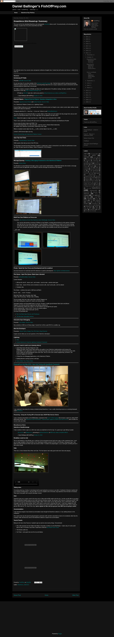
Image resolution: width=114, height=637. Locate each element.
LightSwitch (86, 173)
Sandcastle (86, 192)
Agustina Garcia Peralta (25, 101)
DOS (99, 161)
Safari (87, 188)
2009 (87, 99)
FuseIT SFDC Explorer (52, 417)
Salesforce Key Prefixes (28, 12)
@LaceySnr (20, 432)
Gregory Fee (30, 331)
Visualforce (95, 203)
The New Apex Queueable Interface (25, 316)
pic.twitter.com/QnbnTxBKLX (61, 432)
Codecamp (95, 160)
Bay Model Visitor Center (53, 527)
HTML (96, 167)
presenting (46, 24)
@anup (21, 163)
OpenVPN (96, 181)
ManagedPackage (88, 176)
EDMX (87, 164)
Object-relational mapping (92, 180)
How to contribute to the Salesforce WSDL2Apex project (91, 74)
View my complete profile (90, 29)
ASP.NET (87, 157)
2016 (87, 48)
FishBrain (86, 141)
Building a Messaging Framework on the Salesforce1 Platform (43, 160)
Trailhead (97, 200)
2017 (87, 46)
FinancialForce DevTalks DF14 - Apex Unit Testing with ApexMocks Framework (37, 364)
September (90, 80)
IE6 (84, 169)
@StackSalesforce (48, 93)
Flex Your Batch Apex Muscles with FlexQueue (28, 314)
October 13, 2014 (38, 95)
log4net (98, 173)
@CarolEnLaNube (23, 277)
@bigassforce (29, 432)
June (88, 83)
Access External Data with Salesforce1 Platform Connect (27, 134)
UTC (93, 201)
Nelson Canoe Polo (89, 138)
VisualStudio (86, 205)
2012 (87, 92)
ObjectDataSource (87, 181)
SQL (88, 197)
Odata (15, 118)
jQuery (85, 171)
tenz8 (85, 200)
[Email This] (35, 582)
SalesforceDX (93, 190)
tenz (97, 198)
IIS (87, 169)
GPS (92, 167)
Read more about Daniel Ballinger (94, 26)
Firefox (85, 166)
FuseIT (91, 166)
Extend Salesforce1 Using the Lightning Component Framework (32, 342)
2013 (87, 90)
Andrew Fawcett (37, 101)
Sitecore (86, 193)
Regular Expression (88, 184)
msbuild (93, 177)
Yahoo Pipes (91, 210)
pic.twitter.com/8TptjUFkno (59, 93)
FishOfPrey (96, 20)
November (90, 54)
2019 (87, 41)
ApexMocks (20, 410)
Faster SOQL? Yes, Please (23, 361)
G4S (98, 166)
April (88, 85)
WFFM (92, 205)
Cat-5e (94, 158)
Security (95, 192)
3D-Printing (93, 153)
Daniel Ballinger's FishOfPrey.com (39, 6)
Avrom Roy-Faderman (32, 220)
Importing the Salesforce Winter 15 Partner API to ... (91, 67)
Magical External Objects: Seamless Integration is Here (40, 99)
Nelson (87, 179)
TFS (91, 200)
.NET (85, 154)
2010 (87, 97)
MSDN (98, 177)
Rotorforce (90, 186)
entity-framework (95, 164)
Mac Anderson (23, 220)
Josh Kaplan (22, 322)
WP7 (90, 208)
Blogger (60, 633)
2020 (87, 39)
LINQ (92, 173)
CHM (99, 158)
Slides (24, 163)
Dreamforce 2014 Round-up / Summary (91, 60)
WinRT (96, 206)
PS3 (97, 183)
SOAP (93, 195)
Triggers (88, 202)
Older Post (75, 595)
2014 (87, 53)
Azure (95, 157)
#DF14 (52, 432)
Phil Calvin (36, 331)
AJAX (85, 155)
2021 (87, 36)
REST (97, 184)
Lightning (96, 171)
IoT (84, 170)
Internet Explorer (95, 169)
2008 (87, 102)
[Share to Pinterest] (41, 582)
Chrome (88, 160)
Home (16, 12)
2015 (87, 50)
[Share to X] (38, 582)
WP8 (97, 208)
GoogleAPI (86, 167)
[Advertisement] (26, 616)
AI (97, 153)
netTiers (94, 179)
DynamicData (97, 163)
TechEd (89, 199)
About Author (94, 23)
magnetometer (92, 174)
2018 (87, 43)
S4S (99, 186)
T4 (94, 197)
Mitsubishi (88, 177)
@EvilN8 (21, 80)
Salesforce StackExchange (43, 83)
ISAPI (89, 170)
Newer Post (17, 595)
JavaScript (95, 170)
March (89, 87)
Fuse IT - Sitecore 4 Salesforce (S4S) (89, 134)
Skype (96, 193)
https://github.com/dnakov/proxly (62, 270)
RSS (95, 186)
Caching (88, 158)
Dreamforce (20, 584)
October (89, 57)
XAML (98, 209)
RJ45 (85, 186)
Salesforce (26, 584)
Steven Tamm (23, 331)
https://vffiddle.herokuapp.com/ (33, 90)
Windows (97, 205)
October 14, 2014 (38, 435)
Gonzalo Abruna (23, 140)
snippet (86, 195)
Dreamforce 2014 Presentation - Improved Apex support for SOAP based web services (47, 419)
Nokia (98, 179)
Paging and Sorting (89, 183)
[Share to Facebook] (40, 582)
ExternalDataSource (52, 111)
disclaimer (94, 161)
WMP (85, 208)
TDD (98, 197)
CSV (89, 161)
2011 (87, 95)
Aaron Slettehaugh (42, 220)
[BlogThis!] (36, 582)
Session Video (27, 80)
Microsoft (98, 176)
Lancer (91, 171)
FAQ (18, 339)
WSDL (85, 209)
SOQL (98, 195)
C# (99, 157)
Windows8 (89, 206)
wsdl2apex (92, 209)
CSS (85, 161)
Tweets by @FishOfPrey (90, 122)
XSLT (86, 210)
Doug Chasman (43, 331)
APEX (94, 155)
